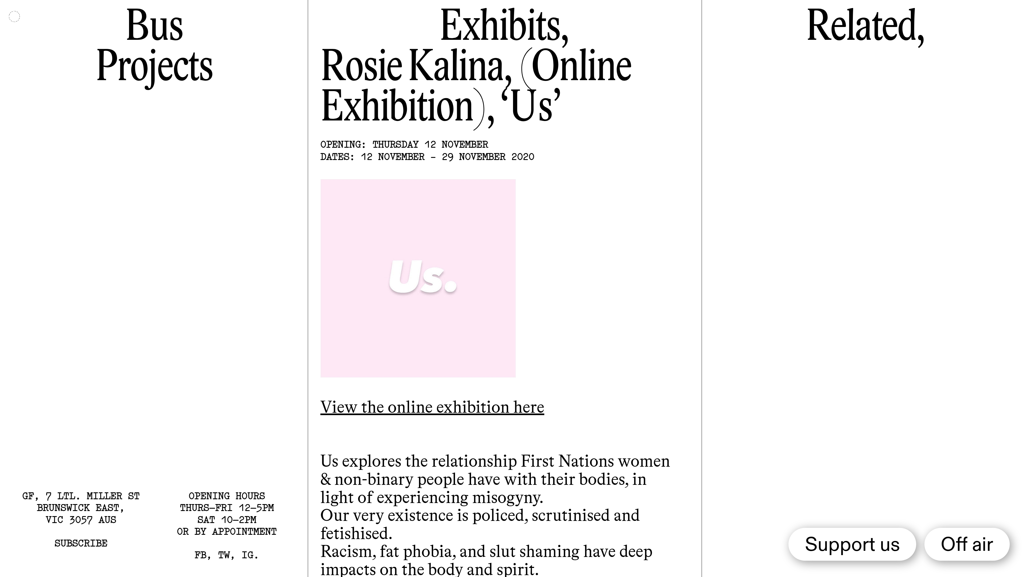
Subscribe (81, 543)
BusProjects (153, 48)
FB (200, 554)
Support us (852, 545)
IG (247, 554)
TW (224, 554)
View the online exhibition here (432, 408)
